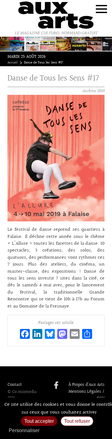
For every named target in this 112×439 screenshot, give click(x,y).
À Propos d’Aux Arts (86, 384)
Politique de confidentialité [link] (76, 430)
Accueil (12, 62)
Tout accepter (39, 421)
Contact (14, 384)
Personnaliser (24, 430)
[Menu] (101, 9)
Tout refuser (77, 421)
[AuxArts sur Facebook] (56, 386)
